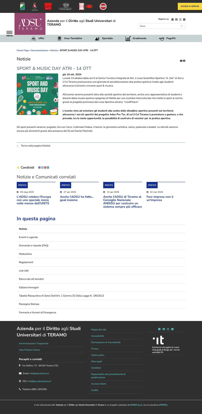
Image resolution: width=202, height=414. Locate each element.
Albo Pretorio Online (29, 349)
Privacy (94, 348)
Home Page (23, 50)
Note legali (96, 361)
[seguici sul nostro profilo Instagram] (180, 19)
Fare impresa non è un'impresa (160, 198)
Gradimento (139, 38)
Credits (94, 390)
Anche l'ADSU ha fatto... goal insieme (77, 198)
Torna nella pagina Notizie (35, 145)
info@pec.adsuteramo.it (39, 381)
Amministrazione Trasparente (33, 343)
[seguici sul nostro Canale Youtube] (176, 19)
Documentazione (39, 50)
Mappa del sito (98, 329)
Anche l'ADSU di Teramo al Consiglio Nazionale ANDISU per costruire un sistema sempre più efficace (122, 202)
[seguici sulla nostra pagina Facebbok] (173, 19)
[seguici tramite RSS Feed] (184, 19)
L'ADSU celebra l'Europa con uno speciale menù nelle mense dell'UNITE (34, 200)
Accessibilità (97, 335)
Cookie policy (97, 355)
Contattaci (96, 367)
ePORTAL (163, 404)
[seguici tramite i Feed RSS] (172, 328)
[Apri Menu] (9, 33)
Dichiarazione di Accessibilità (106, 342)
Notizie (54, 50)
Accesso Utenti (98, 383)
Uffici (41, 38)
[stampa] (184, 60)
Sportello (107, 38)
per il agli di (81, 23)
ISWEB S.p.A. (136, 404)
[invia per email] (181, 60)
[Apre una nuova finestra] (39, 167)
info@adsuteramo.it (39, 373)
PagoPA (171, 38)
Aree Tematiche (73, 38)
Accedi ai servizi (190, 6)
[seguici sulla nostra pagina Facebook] (159, 328)
